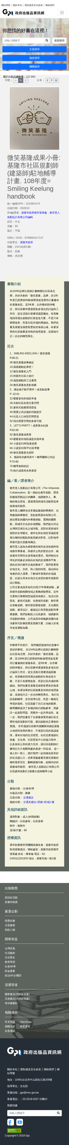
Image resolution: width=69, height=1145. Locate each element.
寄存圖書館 (11, 1003)
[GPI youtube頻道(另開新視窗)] (20, 1122)
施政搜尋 (34, 58)
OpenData (26, 1022)
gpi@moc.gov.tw (29, 1092)
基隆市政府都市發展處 (34, 212)
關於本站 (17, 5)
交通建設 (28, 797)
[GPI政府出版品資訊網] (23, 12)
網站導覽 (5, 5)
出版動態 (11, 888)
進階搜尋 (59, 40)
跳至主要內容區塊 (9, 1)
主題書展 (10, 925)
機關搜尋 (34, 66)
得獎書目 (25, 1026)
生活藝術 (10, 953)
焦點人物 (10, 929)
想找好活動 (11, 897)
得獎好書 (10, 920)
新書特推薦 (11, 902)
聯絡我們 (49, 5)
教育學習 (10, 962)
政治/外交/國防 (13, 975)
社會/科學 (10, 966)
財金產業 (10, 971)
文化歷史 (10, 957)
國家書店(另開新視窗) (17, 994)
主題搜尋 (34, 49)
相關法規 (10, 1026)
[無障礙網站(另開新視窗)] (14, 1130)
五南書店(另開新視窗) (17, 998)
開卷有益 (11, 939)
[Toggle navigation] (61, 12)
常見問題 (10, 1022)
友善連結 (10, 1031)
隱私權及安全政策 (34, 5)
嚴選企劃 (11, 911)
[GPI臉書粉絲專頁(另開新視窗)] (11, 1122)
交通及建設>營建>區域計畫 (38, 802)
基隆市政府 (26, 242)
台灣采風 (10, 948)
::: (8, 1045)
